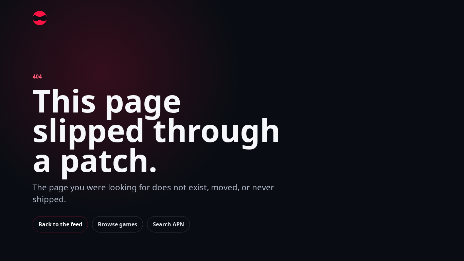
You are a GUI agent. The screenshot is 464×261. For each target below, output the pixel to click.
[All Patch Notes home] (40, 18)
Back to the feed (60, 224)
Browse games (117, 224)
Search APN (168, 224)
